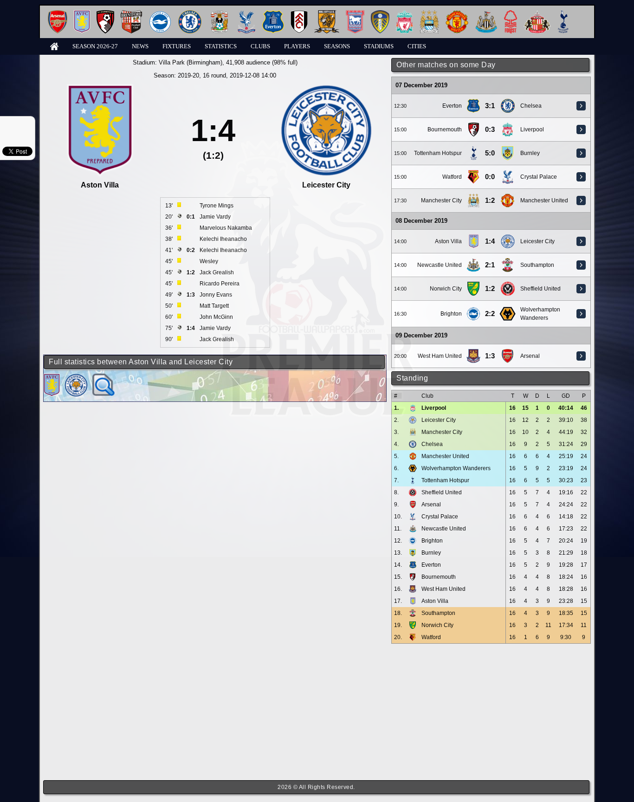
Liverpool (532, 129)
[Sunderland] (537, 13)
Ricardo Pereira (219, 283)
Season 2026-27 (95, 46)
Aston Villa (448, 241)
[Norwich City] (473, 285)
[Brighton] (160, 13)
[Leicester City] (508, 237)
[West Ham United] (473, 352)
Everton (452, 106)
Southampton (537, 265)
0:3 (490, 129)
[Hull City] (326, 13)
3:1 (490, 106)
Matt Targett (214, 306)
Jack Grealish (217, 272)
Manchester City (441, 200)
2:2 (490, 313)
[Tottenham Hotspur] (563, 13)
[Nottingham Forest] (510, 13)
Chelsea (531, 106)
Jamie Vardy (215, 216)
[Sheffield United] (508, 285)
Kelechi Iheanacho (223, 239)
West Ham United (440, 356)
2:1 (490, 265)
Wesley (209, 261)
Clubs (260, 46)
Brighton (451, 313)
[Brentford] (131, 13)
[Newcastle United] (486, 13)
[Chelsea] (189, 13)
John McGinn (216, 317)
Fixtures (176, 46)
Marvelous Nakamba (226, 228)
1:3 (490, 356)
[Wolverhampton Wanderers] (507, 310)
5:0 (490, 153)
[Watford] (473, 173)
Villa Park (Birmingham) (190, 62)
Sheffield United (540, 288)
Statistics (221, 46)
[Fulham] (299, 13)
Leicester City (537, 241)
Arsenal (530, 356)
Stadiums (379, 46)
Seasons (337, 46)
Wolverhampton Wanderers (456, 468)
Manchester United (544, 200)
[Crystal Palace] (246, 13)
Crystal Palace (538, 177)
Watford (452, 177)
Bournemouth (444, 129)
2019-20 (188, 75)
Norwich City (446, 288)
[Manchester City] (429, 13)
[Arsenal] (57, 13)
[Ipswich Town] (355, 13)
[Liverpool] (404, 13)
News (140, 46)
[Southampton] (508, 261)
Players (297, 46)
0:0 (490, 177)
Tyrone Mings (216, 205)
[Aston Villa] (82, 13)
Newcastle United (439, 265)
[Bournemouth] (105, 13)
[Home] (54, 45)
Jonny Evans (216, 294)
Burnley (530, 153)
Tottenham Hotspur (438, 153)
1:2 (490, 200)
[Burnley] (508, 149)
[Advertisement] (491, 712)
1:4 (490, 241)
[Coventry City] (219, 13)
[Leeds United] (380, 13)
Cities (417, 46)
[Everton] (273, 13)
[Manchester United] (457, 13)
